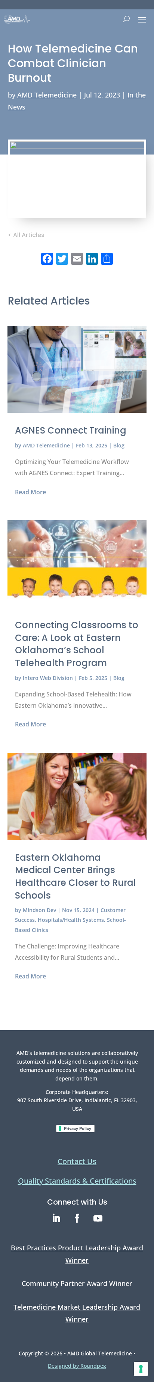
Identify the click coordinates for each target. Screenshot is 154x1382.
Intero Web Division (48, 677)
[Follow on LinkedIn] (56, 1218)
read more (30, 492)
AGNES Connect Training (70, 430)
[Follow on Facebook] (77, 1218)
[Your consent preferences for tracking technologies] (141, 1369)
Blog (118, 445)
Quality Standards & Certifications (77, 1181)
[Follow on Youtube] (98, 1218)
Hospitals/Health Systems (71, 919)
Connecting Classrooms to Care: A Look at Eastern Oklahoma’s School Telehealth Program (76, 644)
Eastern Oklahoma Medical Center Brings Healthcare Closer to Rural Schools (75, 876)
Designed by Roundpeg (77, 1365)
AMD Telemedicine (47, 94)
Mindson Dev (39, 910)
